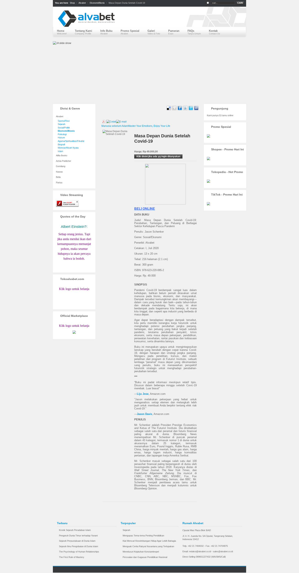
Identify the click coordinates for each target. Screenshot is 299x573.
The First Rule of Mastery (71, 557)
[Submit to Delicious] (169, 109)
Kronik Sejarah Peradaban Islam (75, 530)
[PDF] (103, 120)
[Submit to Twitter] (191, 109)
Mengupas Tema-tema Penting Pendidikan (143, 535)
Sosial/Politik (63, 127)
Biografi (60, 144)
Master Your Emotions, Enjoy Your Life (149, 126)
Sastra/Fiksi (63, 121)
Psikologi (61, 134)
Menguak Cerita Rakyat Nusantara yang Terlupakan (148, 546)
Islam (59, 151)
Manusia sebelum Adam (114, 126)
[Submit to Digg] (174, 109)
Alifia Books (61, 155)
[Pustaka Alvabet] (149, 22)
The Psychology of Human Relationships (79, 551)
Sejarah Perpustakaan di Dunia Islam (77, 541)
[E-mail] (121, 120)
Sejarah (60, 124)
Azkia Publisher (63, 161)
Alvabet (82, 3)
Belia (58, 177)
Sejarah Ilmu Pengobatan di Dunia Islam (78, 546)
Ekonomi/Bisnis (97, 3)
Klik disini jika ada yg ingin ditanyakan (158, 156)
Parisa (59, 182)
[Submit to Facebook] (180, 109)
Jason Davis (144, 414)
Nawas (59, 172)
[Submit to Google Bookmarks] (185, 109)
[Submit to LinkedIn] (196, 109)
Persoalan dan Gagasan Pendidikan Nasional (145, 557)
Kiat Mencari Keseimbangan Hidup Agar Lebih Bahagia (149, 541)
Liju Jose (142, 393)
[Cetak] (111, 120)
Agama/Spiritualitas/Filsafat (70, 141)
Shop (72, 3)
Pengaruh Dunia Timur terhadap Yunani (78, 535)
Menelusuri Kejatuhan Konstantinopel (141, 551)
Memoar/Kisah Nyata (67, 148)
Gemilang (60, 166)
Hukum (60, 137)
